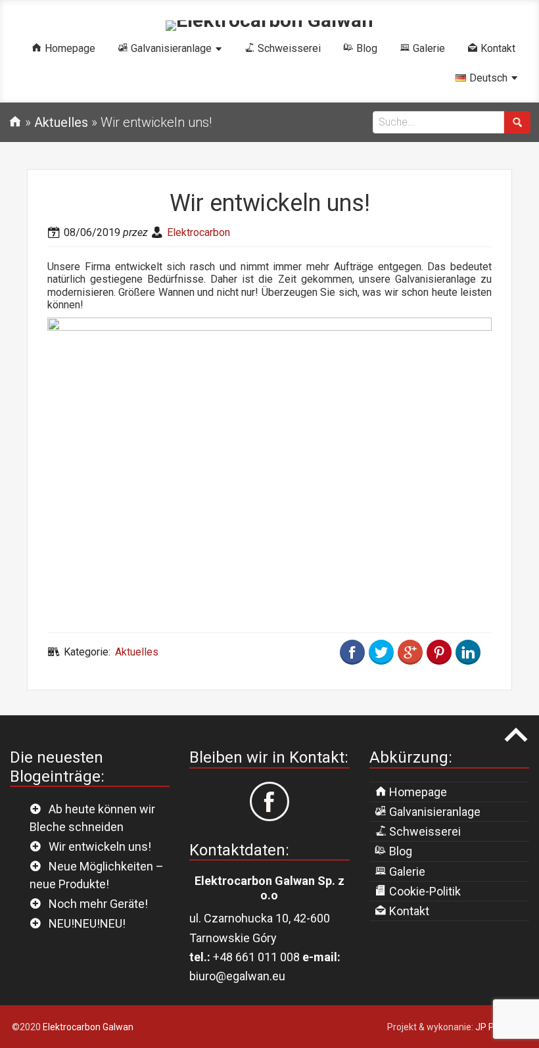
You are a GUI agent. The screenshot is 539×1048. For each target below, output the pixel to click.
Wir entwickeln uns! (100, 846)
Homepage (417, 792)
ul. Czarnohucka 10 (239, 918)
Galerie (406, 871)
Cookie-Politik (424, 891)
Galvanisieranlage (433, 812)
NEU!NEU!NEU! (87, 923)
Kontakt (408, 911)
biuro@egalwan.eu (237, 976)
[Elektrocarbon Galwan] (269, 20)
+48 (256, 957)
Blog (399, 851)
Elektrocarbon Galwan (88, 1027)
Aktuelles (136, 652)
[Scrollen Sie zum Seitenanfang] (516, 735)
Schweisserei (424, 831)
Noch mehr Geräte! (98, 904)
